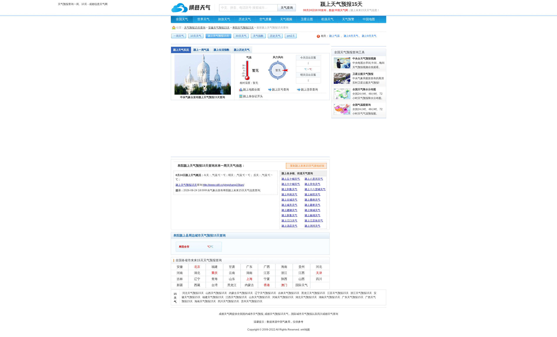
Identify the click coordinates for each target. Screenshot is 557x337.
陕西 (284, 279)
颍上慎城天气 (312, 210)
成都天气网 (225, 313)
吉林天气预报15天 (288, 293)
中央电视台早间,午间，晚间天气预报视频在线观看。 (368, 63)
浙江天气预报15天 (361, 293)
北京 (197, 266)
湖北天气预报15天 (306, 297)
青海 (214, 279)
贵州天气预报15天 (251, 301)
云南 (232, 273)
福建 (214, 266)
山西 (302, 279)
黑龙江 (232, 285)
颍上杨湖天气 (312, 215)
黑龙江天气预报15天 (313, 293)
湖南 (249, 273)
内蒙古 (249, 285)
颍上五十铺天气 (291, 178)
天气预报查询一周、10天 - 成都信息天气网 (191, 7)
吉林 (180, 279)
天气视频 (286, 19)
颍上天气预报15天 (186, 184)
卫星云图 (307, 19)
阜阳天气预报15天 (243, 27)
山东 (232, 279)
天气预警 (348, 19)
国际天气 (301, 285)
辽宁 (197, 279)
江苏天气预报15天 (338, 293)
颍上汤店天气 (289, 225)
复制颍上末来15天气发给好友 (307, 165)
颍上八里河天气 (314, 178)
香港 (267, 285)
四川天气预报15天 (228, 301)
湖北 (197, 273)
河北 (319, 266)
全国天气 (182, 19)
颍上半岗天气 (289, 194)
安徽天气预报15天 (219, 27)
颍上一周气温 (201, 49)
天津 (319, 273)
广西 (267, 266)
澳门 (284, 285)
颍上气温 (334, 35)
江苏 (267, 273)
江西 (302, 273)
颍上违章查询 (309, 89)
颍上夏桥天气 (312, 204)
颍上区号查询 (280, 89)
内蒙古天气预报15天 (241, 293)
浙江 (284, 273)
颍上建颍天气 (289, 210)
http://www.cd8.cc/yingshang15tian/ (223, 184)
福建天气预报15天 (213, 297)
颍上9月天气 (369, 35)
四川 (319, 279)
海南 (284, 266)
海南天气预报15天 (205, 301)
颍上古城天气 (289, 199)
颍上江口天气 (289, 220)
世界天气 (203, 19)
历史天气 (245, 19)
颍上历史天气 (242, 49)
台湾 (214, 285)
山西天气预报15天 (216, 293)
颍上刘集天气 (289, 189)
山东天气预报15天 (259, 297)
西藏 (197, 285)
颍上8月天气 (351, 35)
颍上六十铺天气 (291, 184)
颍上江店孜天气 (314, 220)
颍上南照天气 (312, 194)
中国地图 (369, 19)
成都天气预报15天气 (277, 313)
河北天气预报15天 (193, 293)
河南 (180, 273)
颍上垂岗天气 (312, 199)
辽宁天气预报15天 (265, 293)
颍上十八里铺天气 (315, 189)
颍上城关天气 (289, 204)
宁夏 (267, 279)
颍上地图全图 (251, 89)
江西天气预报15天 (236, 297)
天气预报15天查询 (194, 27)
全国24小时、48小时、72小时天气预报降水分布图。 (368, 94)
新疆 (180, 285)
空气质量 (265, 19)
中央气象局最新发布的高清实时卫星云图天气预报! (368, 78)
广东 (249, 266)
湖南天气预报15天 (329, 297)
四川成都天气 (325, 313)
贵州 (302, 266)
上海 (249, 279)
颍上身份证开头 (253, 96)
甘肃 (232, 266)
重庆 (214, 273)
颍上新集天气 (289, 215)
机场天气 (327, 19)
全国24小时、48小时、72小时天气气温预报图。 (367, 109)
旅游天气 (224, 19)
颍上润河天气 (312, 225)
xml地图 (305, 329)
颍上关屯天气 (312, 184)
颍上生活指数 (221, 49)
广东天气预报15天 (352, 297)
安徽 (180, 266)
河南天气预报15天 (283, 297)
